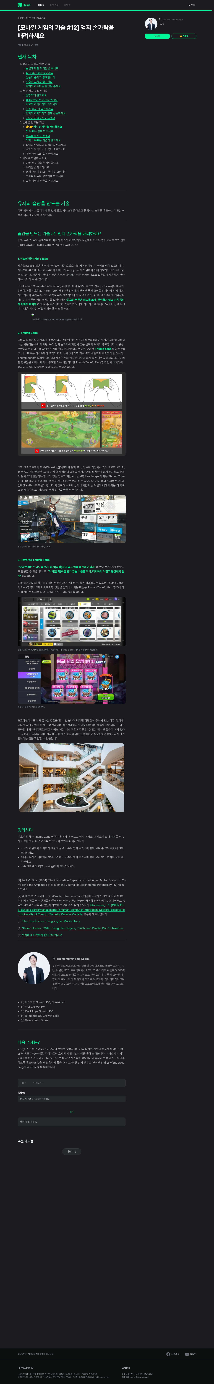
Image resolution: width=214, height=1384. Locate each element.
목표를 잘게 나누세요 (38, 135)
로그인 (191, 5)
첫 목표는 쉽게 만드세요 (39, 131)
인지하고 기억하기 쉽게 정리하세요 (42, 935)
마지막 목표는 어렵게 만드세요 (43, 140)
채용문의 (50, 1354)
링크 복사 (39, 1083)
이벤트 (67, 5)
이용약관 (22, 1354)
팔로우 (157, 36)
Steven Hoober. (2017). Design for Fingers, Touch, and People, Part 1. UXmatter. (73, 928)
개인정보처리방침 (36, 1354)
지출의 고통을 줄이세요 (39, 81)
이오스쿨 (54, 5)
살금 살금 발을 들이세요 (39, 72)
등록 (72, 1112)
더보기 (70, 1151)
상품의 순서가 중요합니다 (40, 77)
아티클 (41, 5)
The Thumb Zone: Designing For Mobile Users (51, 921)
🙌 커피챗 (184, 36)
